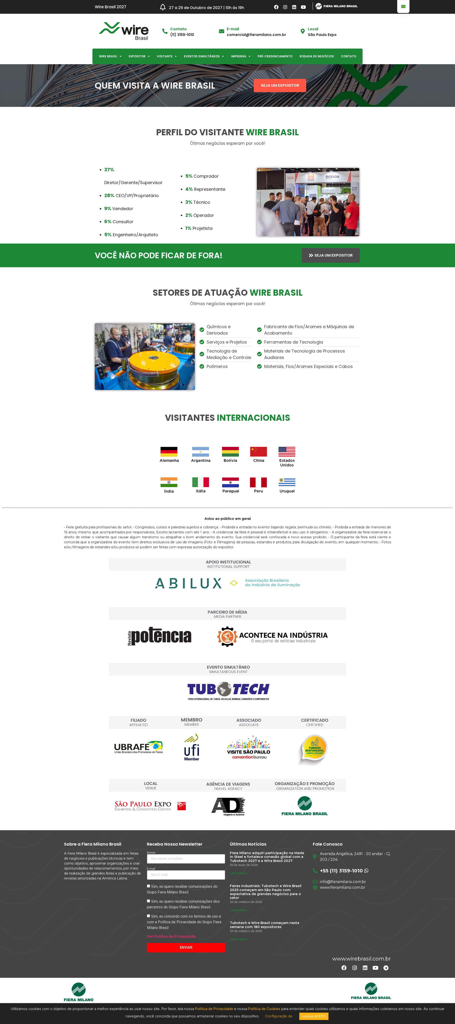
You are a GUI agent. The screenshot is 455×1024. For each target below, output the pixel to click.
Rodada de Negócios (317, 56)
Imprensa (238, 56)
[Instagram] (285, 6)
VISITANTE (165, 56)
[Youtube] (303, 6)
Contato (348, 56)
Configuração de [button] (279, 1016)
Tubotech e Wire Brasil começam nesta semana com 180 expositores (264, 925)
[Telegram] (386, 968)
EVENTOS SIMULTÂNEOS (202, 56)
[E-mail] (221, 31)
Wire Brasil (108, 56)
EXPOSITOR (137, 56)
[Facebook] (276, 6)
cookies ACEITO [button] (314, 1016)
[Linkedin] (294, 6)
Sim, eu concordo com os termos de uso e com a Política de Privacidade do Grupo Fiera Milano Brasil (184, 922)
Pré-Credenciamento (275, 56)
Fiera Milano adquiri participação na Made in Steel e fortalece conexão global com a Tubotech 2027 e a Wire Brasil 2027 (267, 857)
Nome (151, 852)
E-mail (233, 29)
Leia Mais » (239, 873)
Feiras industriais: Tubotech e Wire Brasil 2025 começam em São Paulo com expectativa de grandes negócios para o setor (265, 892)
